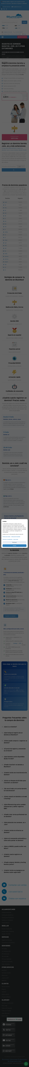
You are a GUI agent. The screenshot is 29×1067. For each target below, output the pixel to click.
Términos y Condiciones (7, 539)
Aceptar (14, 545)
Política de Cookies (6, 536)
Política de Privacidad (15, 536)
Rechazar (14, 542)
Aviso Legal (15, 539)
